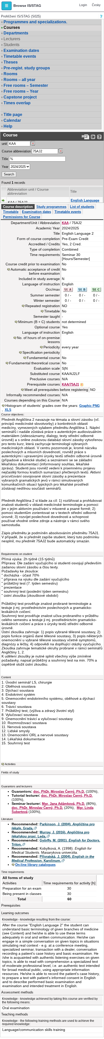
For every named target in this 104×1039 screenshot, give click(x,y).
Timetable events (20, 56)
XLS (8, 410)
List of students (82, 207)
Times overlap (17, 103)
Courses (12, 27)
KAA (65, 223)
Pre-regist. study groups (27, 68)
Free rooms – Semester (26, 85)
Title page (13, 114)
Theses (11, 62)
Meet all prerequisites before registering (56, 390)
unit (4, 144)
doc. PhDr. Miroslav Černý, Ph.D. (59, 791)
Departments (16, 33)
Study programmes (51, 207)
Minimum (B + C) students (39, 322)
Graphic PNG (89, 406)
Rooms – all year (19, 79)
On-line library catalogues (35, 865)
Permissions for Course (21, 217)
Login (83, 5)
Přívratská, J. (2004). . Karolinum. (53, 859)
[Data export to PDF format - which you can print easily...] (85, 136)
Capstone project (20, 97)
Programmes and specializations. (35, 22)
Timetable (10, 212)
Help (8, 126)
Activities (10, 764)
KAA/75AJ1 (70, 384)
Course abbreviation (16, 151)
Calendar (12, 120)
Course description (18, 207)
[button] (7, 6)
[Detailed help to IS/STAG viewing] (99, 136)
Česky (96, 5)
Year (5, 167)
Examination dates (21, 50)
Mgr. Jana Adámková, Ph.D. (63, 804)
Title (5, 159)
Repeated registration (42, 306)
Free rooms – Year (21, 91)
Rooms (10, 74)
